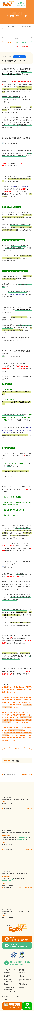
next (30, 749)
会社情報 (7, 972)
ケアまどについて (9, 970)
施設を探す (22, 972)
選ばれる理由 (8, 979)
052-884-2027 (7, 802)
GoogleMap (23, 837)
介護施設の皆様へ (9, 987)
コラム (9, 46)
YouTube (24, 46)
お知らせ (9, 42)
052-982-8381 (7, 884)
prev (4, 749)
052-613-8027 (7, 843)
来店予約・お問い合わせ (23, 983)
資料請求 (21, 987)
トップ (4, 27)
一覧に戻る (17, 749)
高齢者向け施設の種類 (25, 979)
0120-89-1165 (7, 916)
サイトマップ (5, 999)
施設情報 (24, 42)
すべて (17, 38)
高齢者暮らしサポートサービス (9, 990)
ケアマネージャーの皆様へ (9, 983)
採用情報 (21, 970)
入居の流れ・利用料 (8, 975)
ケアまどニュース (13, 27)
